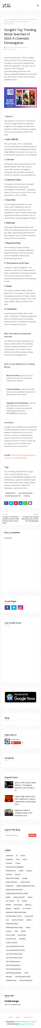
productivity (29, 916)
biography (9, 859)
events (21, 871)
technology (22, 935)
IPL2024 (24, 901)
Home (6, 19)
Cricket (17, 863)
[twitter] (14, 607)
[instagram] (20, 607)
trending (27, 496)
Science (9, 931)
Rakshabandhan (12, 924)
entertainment (14, 19)
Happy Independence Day (25, 886)
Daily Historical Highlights (15, 867)
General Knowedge (12, 878)
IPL (18, 901)
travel (26, 973)
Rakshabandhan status (14, 927)
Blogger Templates (26, 1024)
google (24, 878)
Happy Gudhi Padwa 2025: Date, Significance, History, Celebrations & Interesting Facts (25, 800)
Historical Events (19, 897)
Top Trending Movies (25, 493)
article (22, 856)
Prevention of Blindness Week (16, 912)
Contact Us (27, 1017)
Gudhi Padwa (25, 882)
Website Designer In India (25, 1022)
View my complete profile (13, 1004)
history (30, 897)
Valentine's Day (11, 980)
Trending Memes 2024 (22, 977)
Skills (16, 931)
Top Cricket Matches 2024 (15, 946)
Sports (23, 931)
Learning (28, 905)
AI (16, 856)
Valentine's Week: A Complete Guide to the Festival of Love (23, 813)
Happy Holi (9, 886)
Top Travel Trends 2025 (14, 958)
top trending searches (13, 496)
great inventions (11, 882)
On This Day (27, 908)
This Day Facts (11, 939)
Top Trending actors (13, 961)
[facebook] (7, 607)
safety (28, 927)
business (9, 863)
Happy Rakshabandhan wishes (17, 893)
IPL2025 (8, 905)
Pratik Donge (9, 47)
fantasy (29, 871)
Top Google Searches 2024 (15, 950)
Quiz (7, 920)
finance (17, 874)
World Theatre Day (26, 980)
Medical (17, 908)
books (25, 859)
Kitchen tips (18, 905)
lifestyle (8, 908)
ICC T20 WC (10, 901)
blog (17, 859)
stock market (10, 935)
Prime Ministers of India (14, 916)
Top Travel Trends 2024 (14, 954)
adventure (9, 856)
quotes (28, 920)
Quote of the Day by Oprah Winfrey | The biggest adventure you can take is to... (25, 786)
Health (8, 897)
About (18, 1017)
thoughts (22, 939)
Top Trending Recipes (13, 969)
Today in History (11, 943)
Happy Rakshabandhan (14, 890)
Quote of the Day (17, 920)
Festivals (9, 874)
